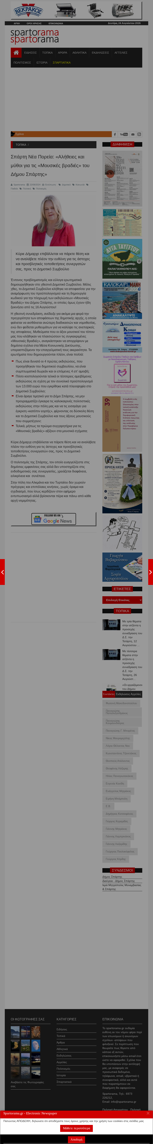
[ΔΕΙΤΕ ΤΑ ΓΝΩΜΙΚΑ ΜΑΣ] (150, 572)
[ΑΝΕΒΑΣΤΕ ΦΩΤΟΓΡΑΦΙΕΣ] (2, 572)
